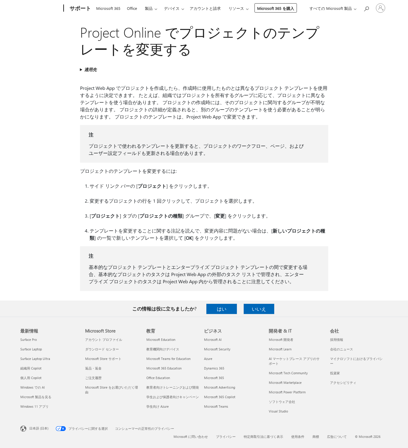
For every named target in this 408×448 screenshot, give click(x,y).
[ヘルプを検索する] (366, 7)
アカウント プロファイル (103, 339)
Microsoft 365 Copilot (219, 397)
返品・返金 (93, 368)
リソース (236, 8)
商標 (315, 436)
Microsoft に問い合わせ (191, 436)
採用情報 (336, 339)
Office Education (158, 377)
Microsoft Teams (216, 406)
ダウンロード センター (102, 349)
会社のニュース (341, 349)
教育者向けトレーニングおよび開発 (172, 387)
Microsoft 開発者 (281, 339)
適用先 (90, 69)
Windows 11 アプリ (34, 406)
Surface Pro (28, 339)
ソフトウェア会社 (282, 401)
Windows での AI (32, 387)
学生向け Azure (157, 406)
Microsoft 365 (108, 8)
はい (221, 309)
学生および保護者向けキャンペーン (172, 397)
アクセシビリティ (343, 382)
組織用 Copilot (31, 368)
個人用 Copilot (31, 377)
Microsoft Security (217, 349)
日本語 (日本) (38, 428)
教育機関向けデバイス (162, 349)
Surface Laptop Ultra (35, 358)
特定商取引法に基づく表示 (263, 436)
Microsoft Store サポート (103, 358)
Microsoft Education (160, 339)
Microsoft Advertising (219, 387)
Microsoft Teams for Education (168, 358)
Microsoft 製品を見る (35, 397)
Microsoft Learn (280, 349)
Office (132, 8)
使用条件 (297, 436)
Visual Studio (278, 411)
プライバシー (226, 436)
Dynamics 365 (214, 368)
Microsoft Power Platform (287, 392)
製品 (149, 8)
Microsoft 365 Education (164, 368)
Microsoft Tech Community (288, 373)
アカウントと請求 (205, 8)
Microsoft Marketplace (285, 382)
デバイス (172, 8)
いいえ (259, 309)
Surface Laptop (31, 349)
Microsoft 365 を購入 (275, 8)
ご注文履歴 (93, 377)
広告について (337, 436)
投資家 (335, 373)
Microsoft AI (213, 339)
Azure (208, 358)
